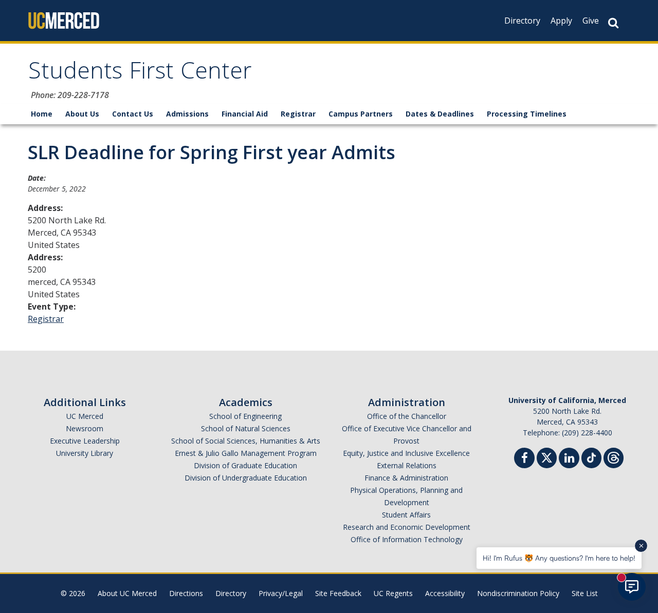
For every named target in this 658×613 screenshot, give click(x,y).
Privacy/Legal (281, 593)
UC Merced (84, 416)
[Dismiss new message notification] (641, 545)
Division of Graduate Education (245, 465)
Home (41, 114)
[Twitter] (547, 457)
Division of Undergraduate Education (246, 478)
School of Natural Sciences (245, 428)
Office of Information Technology (407, 539)
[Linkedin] (569, 459)
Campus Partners (360, 114)
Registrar (298, 114)
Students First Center (140, 73)
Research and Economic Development (406, 527)
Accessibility (445, 593)
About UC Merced (127, 593)
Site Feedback (338, 593)
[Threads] (613, 457)
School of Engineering (245, 416)
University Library (84, 453)
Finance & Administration (406, 478)
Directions (186, 593)
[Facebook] (524, 459)
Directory (522, 20)
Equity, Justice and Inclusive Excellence (406, 453)
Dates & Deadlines (440, 114)
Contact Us (132, 114)
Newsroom (84, 428)
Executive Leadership (85, 441)
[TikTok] (591, 457)
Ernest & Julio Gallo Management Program (246, 453)
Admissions (187, 114)
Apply (561, 20)
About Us (82, 114)
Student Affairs (406, 515)
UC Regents (393, 593)
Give (590, 20)
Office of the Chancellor (406, 416)
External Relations (406, 465)
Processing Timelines (526, 114)
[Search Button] (613, 23)
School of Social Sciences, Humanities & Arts (245, 441)
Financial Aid (245, 114)
